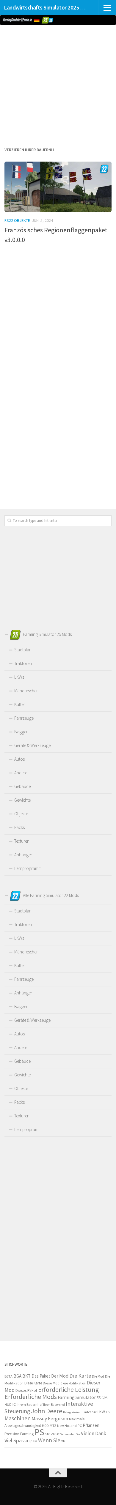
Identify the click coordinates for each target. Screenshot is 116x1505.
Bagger (21, 732)
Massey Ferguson (50, 1418)
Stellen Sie (52, 1434)
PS (39, 1432)
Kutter (19, 704)
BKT (26, 1376)
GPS (104, 1397)
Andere (20, 773)
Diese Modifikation (73, 1383)
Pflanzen (91, 1425)
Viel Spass (30, 1441)
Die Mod (98, 1376)
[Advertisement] (58, 85)
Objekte (21, 814)
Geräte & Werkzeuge (32, 745)
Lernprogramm (28, 868)
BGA (17, 1376)
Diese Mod (51, 1383)
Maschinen (17, 1418)
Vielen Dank (93, 1433)
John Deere (46, 1411)
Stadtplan (23, 650)
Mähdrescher (26, 691)
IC (14, 1404)
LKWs (19, 677)
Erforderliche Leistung (68, 1390)
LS (108, 1412)
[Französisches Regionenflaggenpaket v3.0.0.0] (58, 187)
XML (64, 1441)
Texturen (21, 841)
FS (99, 1397)
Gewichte (22, 800)
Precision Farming (19, 1433)
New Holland (67, 1425)
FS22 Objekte (17, 220)
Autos (19, 759)
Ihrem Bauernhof (29, 1404)
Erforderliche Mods (30, 1396)
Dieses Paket (26, 1390)
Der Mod (59, 1376)
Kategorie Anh (72, 1412)
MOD (45, 1426)
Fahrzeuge (24, 718)
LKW (101, 1411)
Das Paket (41, 1376)
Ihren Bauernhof (54, 1405)
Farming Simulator (77, 1397)
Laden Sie (89, 1412)
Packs (19, 827)
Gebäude (22, 786)
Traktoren (23, 663)
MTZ (53, 1425)
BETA (8, 1376)
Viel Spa (13, 1440)
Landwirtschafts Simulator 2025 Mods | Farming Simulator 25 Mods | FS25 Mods (45, 7)
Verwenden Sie (70, 1434)
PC (80, 1425)
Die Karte (80, 1375)
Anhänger (23, 854)
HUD (8, 1405)
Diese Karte (33, 1383)
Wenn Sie (49, 1440)
